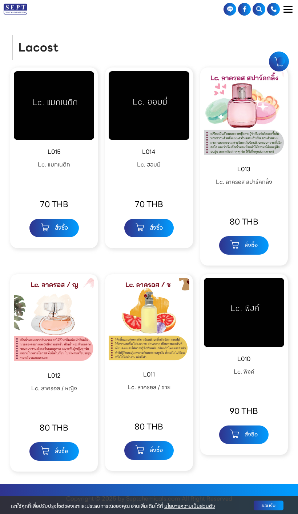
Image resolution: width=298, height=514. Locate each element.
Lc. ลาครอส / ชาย (149, 387)
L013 (243, 169)
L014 (149, 151)
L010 (243, 358)
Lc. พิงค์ (244, 371)
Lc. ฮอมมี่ (149, 164)
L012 (54, 375)
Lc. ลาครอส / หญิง (54, 388)
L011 (149, 374)
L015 (54, 151)
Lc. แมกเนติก (54, 164)
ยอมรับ (268, 505)
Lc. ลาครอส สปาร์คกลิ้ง (244, 181)
